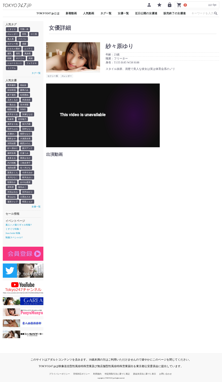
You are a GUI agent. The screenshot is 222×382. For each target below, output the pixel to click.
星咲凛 (10, 187)
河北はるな (12, 192)
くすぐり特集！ (13, 229)
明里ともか (27, 201)
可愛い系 (24, 29)
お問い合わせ (165, 374)
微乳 (9, 53)
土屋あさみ (25, 197)
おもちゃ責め (13, 48)
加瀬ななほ (27, 114)
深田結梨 (11, 143)
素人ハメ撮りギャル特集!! (19, 224)
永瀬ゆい (11, 134)
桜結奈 (23, 85)
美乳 (18, 53)
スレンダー (12, 34)
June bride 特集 (13, 233)
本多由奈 (26, 100)
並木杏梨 (24, 104)
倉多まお (11, 158)
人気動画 (88, 13)
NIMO (23, 109)
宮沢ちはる (12, 129)
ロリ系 (34, 34)
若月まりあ (12, 114)
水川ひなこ (12, 177)
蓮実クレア (12, 201)
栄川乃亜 (26, 124)
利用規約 (97, 374)
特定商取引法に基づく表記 (117, 374)
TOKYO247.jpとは (47, 13)
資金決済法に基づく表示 (144, 374)
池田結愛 (11, 167)
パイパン (22, 39)
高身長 (27, 53)
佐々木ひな (25, 167)
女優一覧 (123, 13)
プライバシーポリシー (59, 374)
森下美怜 (11, 95)
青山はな (11, 197)
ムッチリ (28, 48)
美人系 (10, 39)
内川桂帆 (11, 163)
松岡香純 (24, 95)
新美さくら (12, 172)
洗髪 (24, 44)
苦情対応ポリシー (81, 374)
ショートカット (14, 63)
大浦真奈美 (25, 138)
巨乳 (24, 34)
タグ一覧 (106, 13)
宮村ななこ (27, 129)
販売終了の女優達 (175, 13)
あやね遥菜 (25, 182)
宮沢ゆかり (27, 192)
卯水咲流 (11, 90)
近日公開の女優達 (146, 13)
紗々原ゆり (12, 148)
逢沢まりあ (12, 124)
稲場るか (11, 182)
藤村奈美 (11, 153)
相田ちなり (25, 134)
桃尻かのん (25, 143)
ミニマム (11, 68)
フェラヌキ (31, 63)
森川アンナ (27, 148)
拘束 (31, 58)
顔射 (9, 58)
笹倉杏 (10, 119)
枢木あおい (27, 177)
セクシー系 (12, 44)
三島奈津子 (25, 163)
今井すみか (27, 172)
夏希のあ (24, 90)
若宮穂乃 (22, 119)
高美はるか (25, 158)
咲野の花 (11, 109)
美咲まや (11, 138)
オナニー (20, 58)
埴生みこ (22, 187)
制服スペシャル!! (14, 237)
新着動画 (71, 13)
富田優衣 (11, 85)
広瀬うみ (24, 153)
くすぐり (11, 29)
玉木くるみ (12, 100)
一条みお (11, 104)
